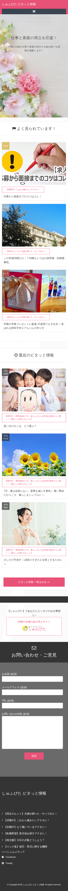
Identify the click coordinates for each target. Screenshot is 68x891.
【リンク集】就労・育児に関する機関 (25, 846)
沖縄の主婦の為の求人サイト (34, 621)
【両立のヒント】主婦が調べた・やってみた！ (30, 813)
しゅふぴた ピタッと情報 (19, 4)
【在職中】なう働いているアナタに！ (25, 827)
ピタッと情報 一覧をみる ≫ (34, 582)
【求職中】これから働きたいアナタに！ (27, 820)
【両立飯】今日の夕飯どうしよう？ (24, 840)
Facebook (11, 857)
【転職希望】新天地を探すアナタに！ (25, 833)
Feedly (9, 863)
